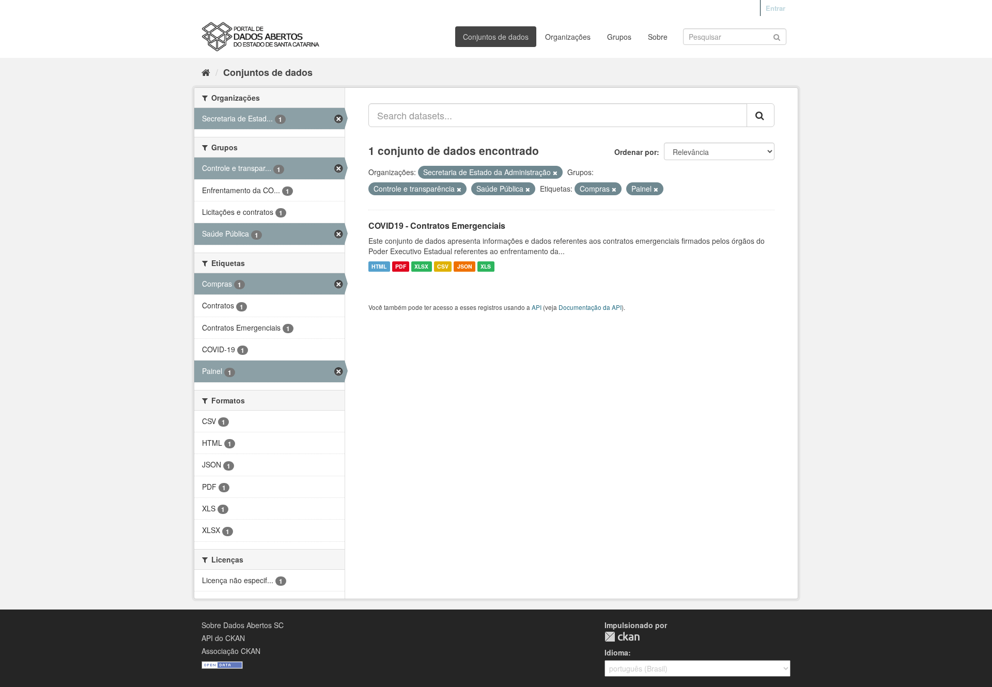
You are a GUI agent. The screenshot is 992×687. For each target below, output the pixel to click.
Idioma (616, 652)
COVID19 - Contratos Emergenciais (436, 225)
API (536, 307)
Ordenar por (635, 152)
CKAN (622, 636)
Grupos (619, 37)
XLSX (421, 266)
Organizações (568, 37)
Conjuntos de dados (496, 37)
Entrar (775, 8)
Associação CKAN (231, 651)
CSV (442, 266)
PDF (400, 266)
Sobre (658, 37)
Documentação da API (590, 307)
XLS (486, 266)
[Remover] (555, 172)
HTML (378, 266)
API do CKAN (223, 638)
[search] (760, 115)
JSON (464, 266)
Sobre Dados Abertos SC (243, 625)
